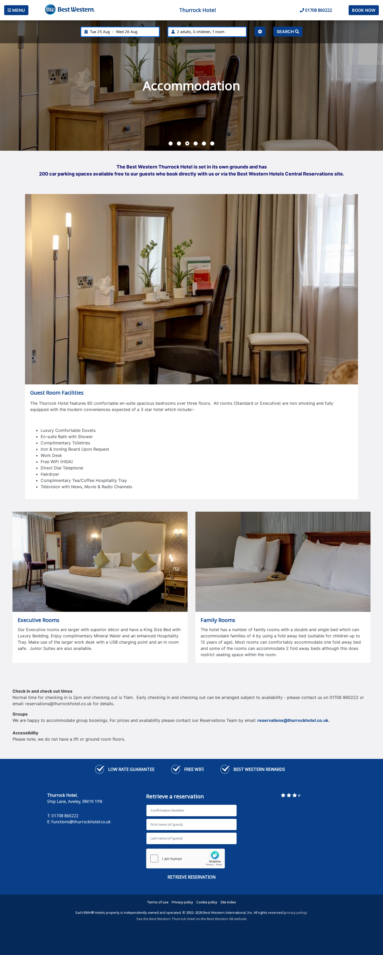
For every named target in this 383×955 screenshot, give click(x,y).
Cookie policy (206, 902)
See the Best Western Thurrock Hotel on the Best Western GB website (191, 918)
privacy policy (295, 912)
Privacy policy (182, 902)
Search (286, 31)
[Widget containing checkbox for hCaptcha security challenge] (185, 858)
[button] (171, 143)
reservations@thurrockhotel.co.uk (292, 720)
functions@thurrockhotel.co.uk (81, 822)
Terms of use (158, 902)
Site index (228, 902)
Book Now (363, 10)
